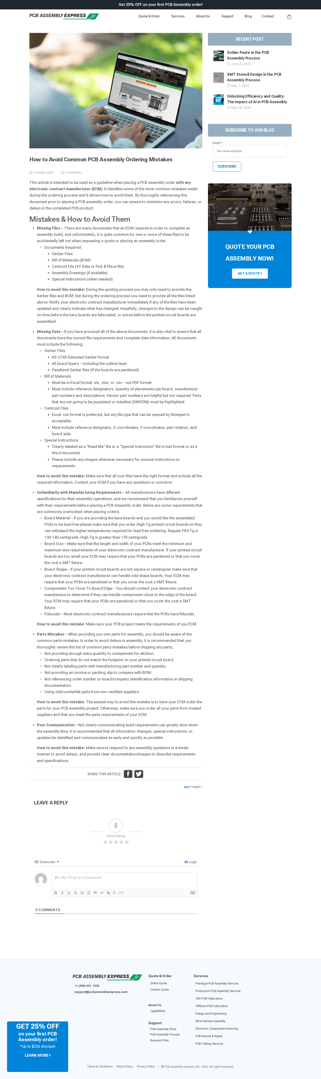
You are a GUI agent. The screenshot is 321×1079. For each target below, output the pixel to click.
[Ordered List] (82, 893)
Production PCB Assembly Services (218, 991)
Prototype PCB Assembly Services (217, 983)
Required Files (159, 1040)
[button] (228, 16)
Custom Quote (159, 989)
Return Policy (124, 1066)
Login (192, 862)
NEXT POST (192, 787)
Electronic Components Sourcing (217, 1028)
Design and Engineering (211, 1013)
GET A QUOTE (249, 273)
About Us (154, 1005)
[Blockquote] (95, 893)
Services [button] (178, 16)
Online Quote (158, 983)
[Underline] (69, 893)
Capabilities (157, 1011)
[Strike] (75, 893)
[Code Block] (101, 893)
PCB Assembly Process (165, 1034)
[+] (121, 892)
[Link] (108, 893)
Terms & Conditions (100, 1066)
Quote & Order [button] (149, 16)
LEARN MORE (37, 1055)
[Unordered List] (88, 893)
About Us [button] (203, 16)
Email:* (217, 143)
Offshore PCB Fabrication (212, 1006)
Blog (248, 16)
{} (114, 892)
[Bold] (55, 893)
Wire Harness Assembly (211, 1021)
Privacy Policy (146, 1066)
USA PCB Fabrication (209, 998)
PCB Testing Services (209, 1043)
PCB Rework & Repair (209, 1036)
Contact (268, 16)
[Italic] (62, 893)
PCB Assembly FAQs (163, 1029)
